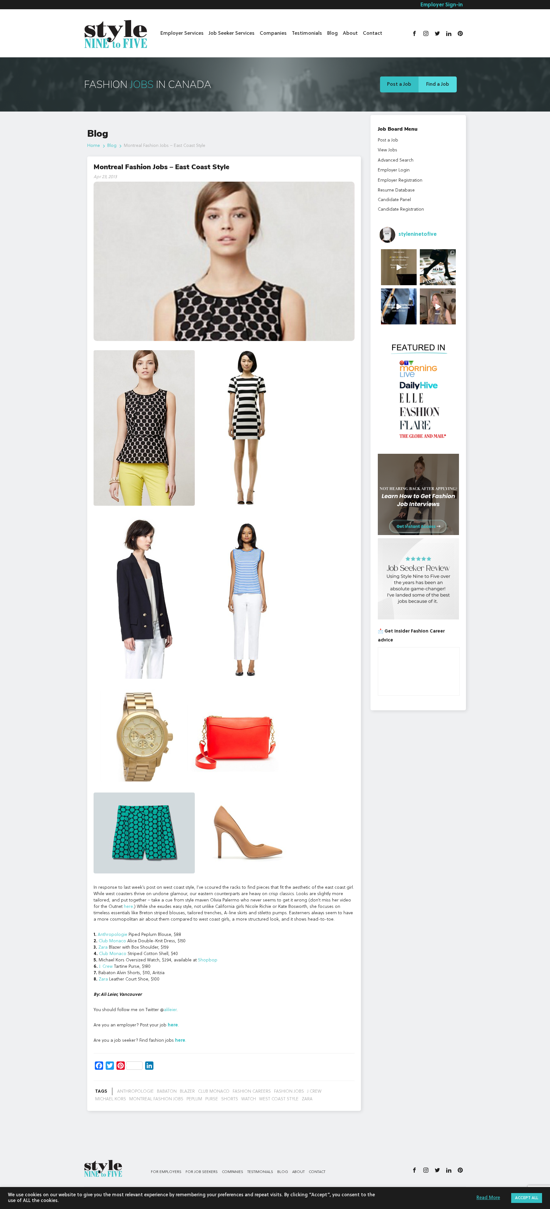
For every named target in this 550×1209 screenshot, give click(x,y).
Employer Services (182, 33)
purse (211, 1099)
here (128, 906)
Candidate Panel (394, 200)
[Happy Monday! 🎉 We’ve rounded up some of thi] (438, 267)
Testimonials (307, 33)
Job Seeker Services (232, 33)
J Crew (314, 1091)
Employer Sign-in (441, 5)
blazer (187, 1091)
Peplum (194, 1099)
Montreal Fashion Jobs (156, 1099)
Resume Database (396, 190)
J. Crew (106, 966)
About (350, 33)
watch (248, 1099)
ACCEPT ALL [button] (526, 1198)
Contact (372, 33)
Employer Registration (400, 180)
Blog (332, 33)
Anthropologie (112, 934)
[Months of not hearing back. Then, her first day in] (399, 306)
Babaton (167, 1091)
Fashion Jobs (289, 1091)
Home (93, 145)
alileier (170, 1010)
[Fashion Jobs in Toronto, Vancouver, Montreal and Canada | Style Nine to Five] (116, 33)
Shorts (229, 1099)
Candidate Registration (401, 209)
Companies (273, 33)
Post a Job (399, 84)
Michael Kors (110, 1099)
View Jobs (387, 150)
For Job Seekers (202, 1172)
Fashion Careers (252, 1091)
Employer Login (394, 170)
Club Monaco (112, 941)
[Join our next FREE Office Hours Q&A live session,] (399, 267)
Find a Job (437, 84)
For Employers (166, 1172)
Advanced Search (395, 160)
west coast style (279, 1099)
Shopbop (207, 960)
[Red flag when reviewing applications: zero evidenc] (438, 306)
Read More (488, 1198)
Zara (103, 947)
